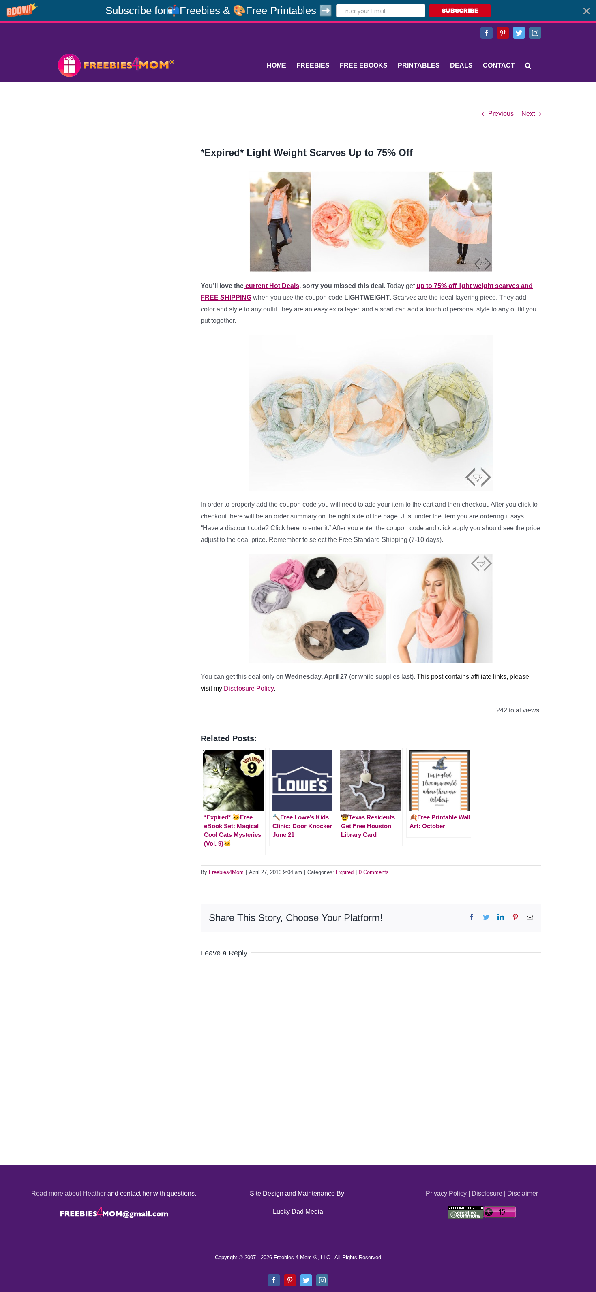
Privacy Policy (446, 1193)
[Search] (528, 65)
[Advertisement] (115, 157)
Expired (345, 872)
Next (528, 113)
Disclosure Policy (249, 688)
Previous (501, 113)
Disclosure (487, 1193)
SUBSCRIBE (460, 11)
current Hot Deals (271, 285)
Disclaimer (522, 1193)
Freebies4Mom (226, 872)
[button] (298, 10)
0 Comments (374, 872)
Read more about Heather (68, 1193)
